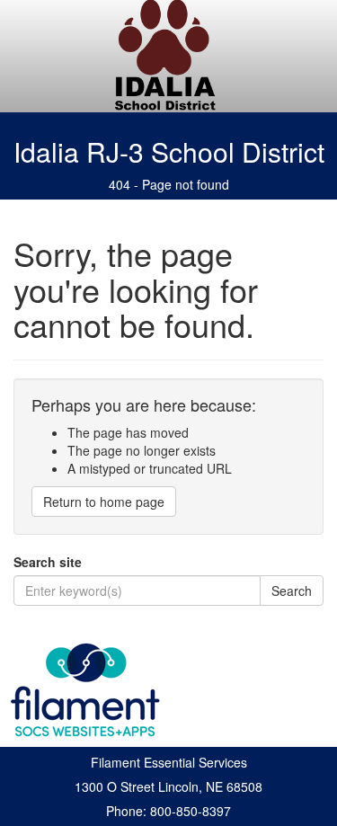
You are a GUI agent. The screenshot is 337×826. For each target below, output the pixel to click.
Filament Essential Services (169, 762)
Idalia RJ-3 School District (168, 151)
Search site (47, 562)
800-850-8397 (190, 811)
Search (291, 591)
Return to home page (103, 502)
